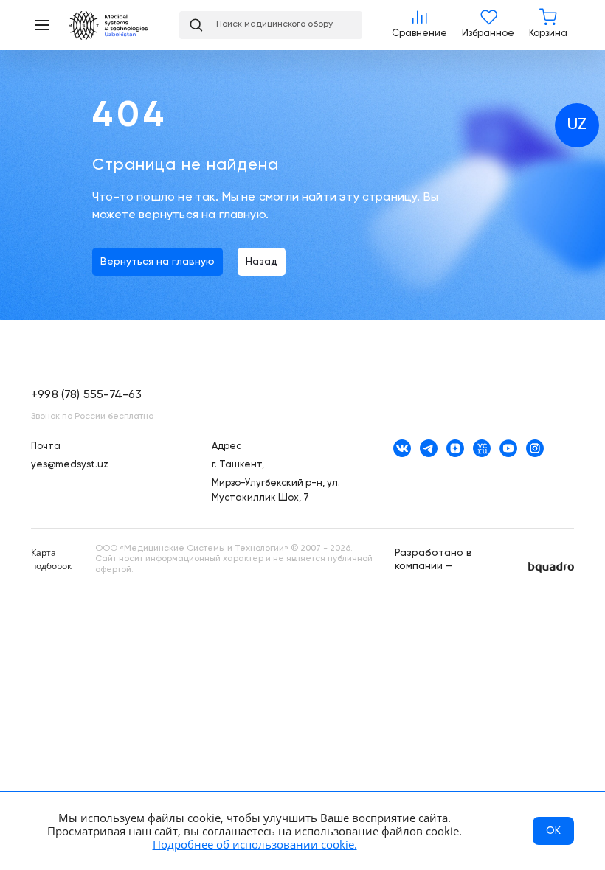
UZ (577, 124)
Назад (261, 262)
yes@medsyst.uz (69, 465)
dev (551, 567)
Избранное (488, 25)
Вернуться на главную (157, 262)
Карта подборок (51, 559)
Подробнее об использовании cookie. (255, 844)
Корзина (548, 25)
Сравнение (419, 25)
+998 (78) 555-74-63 (86, 395)
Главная (117, 25)
